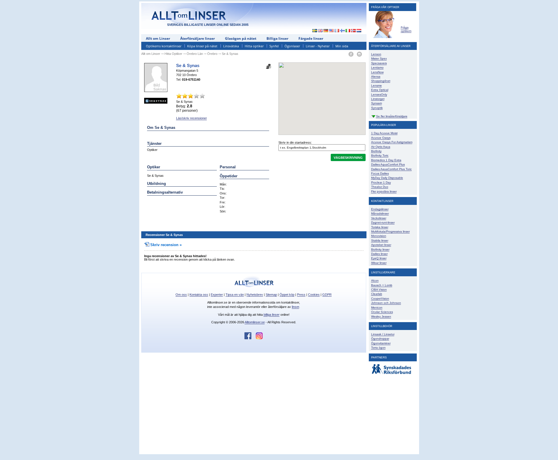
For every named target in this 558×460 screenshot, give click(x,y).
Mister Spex (379, 58)
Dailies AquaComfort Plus (388, 164)
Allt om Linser (158, 38)
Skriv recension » (166, 245)
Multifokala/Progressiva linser (390, 231)
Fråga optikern (406, 29)
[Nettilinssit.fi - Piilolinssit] (342, 31)
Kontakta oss (198, 294)
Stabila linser (379, 240)
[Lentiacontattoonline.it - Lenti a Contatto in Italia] (348, 31)
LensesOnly (379, 94)
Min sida (341, 46)
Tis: (222, 188)
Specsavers (379, 63)
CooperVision (380, 298)
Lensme (376, 85)
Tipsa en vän (235, 294)
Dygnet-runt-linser (383, 222)
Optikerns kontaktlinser (163, 46)
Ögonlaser (292, 46)
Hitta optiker (254, 46)
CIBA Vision (379, 289)
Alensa (375, 76)
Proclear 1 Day (381, 182)
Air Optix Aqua (380, 146)
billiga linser (272, 314)
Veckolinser (378, 218)
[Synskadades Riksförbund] (391, 374)
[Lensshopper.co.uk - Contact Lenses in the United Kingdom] (320, 31)
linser (295, 307)
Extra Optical (379, 89)
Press (301, 294)
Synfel (274, 46)
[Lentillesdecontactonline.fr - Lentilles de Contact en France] (337, 31)
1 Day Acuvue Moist (384, 133)
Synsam (376, 103)
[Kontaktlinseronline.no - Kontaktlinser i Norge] (353, 31)
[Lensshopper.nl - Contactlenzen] (359, 31)
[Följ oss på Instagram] (259, 338)
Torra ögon (378, 347)
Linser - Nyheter (318, 46)
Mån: (223, 184)
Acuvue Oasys (381, 137)
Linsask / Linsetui (382, 334)
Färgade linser (310, 38)
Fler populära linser (384, 191)
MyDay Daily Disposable (387, 177)
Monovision (378, 235)
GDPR (327, 294)
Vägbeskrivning (348, 157)
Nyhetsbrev (254, 294)
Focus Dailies (380, 173)
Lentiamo (377, 67)
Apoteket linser (381, 244)
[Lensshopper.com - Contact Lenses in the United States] (331, 31)
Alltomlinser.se (255, 322)
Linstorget (377, 98)
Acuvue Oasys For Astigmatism (391, 142)
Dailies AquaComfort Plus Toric (391, 169)
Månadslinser (380, 213)
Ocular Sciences (382, 311)
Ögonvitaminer (381, 343)
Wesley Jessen (381, 316)
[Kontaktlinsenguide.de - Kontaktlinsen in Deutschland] (326, 31)
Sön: (223, 211)
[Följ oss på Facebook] (250, 338)
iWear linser (379, 262)
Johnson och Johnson (386, 302)
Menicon (376, 307)
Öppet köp (287, 294)
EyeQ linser (379, 258)
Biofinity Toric (380, 155)
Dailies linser (379, 253)
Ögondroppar (380, 338)
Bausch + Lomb (381, 285)
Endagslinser (380, 209)
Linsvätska (231, 46)
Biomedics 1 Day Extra (386, 160)
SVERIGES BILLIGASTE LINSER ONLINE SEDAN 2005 (207, 24)
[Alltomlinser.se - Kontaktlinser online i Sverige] (313, 31)
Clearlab (376, 293)
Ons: (223, 193)
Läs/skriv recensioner (191, 118)
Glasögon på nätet (240, 38)
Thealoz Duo (379, 186)
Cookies (314, 294)
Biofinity (376, 151)
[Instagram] (359, 54)
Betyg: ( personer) (187, 108)
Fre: (223, 202)
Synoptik (377, 107)
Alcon (375, 280)
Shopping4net (380, 80)
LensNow (377, 72)
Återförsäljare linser (197, 38)
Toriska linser (379, 227)
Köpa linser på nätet (202, 46)
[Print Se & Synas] (268, 64)
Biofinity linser (380, 249)
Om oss (181, 294)
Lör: (222, 206)
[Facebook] (351, 54)
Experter (217, 294)
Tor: (222, 197)
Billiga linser (277, 38)
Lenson (376, 54)
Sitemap (271, 294)
